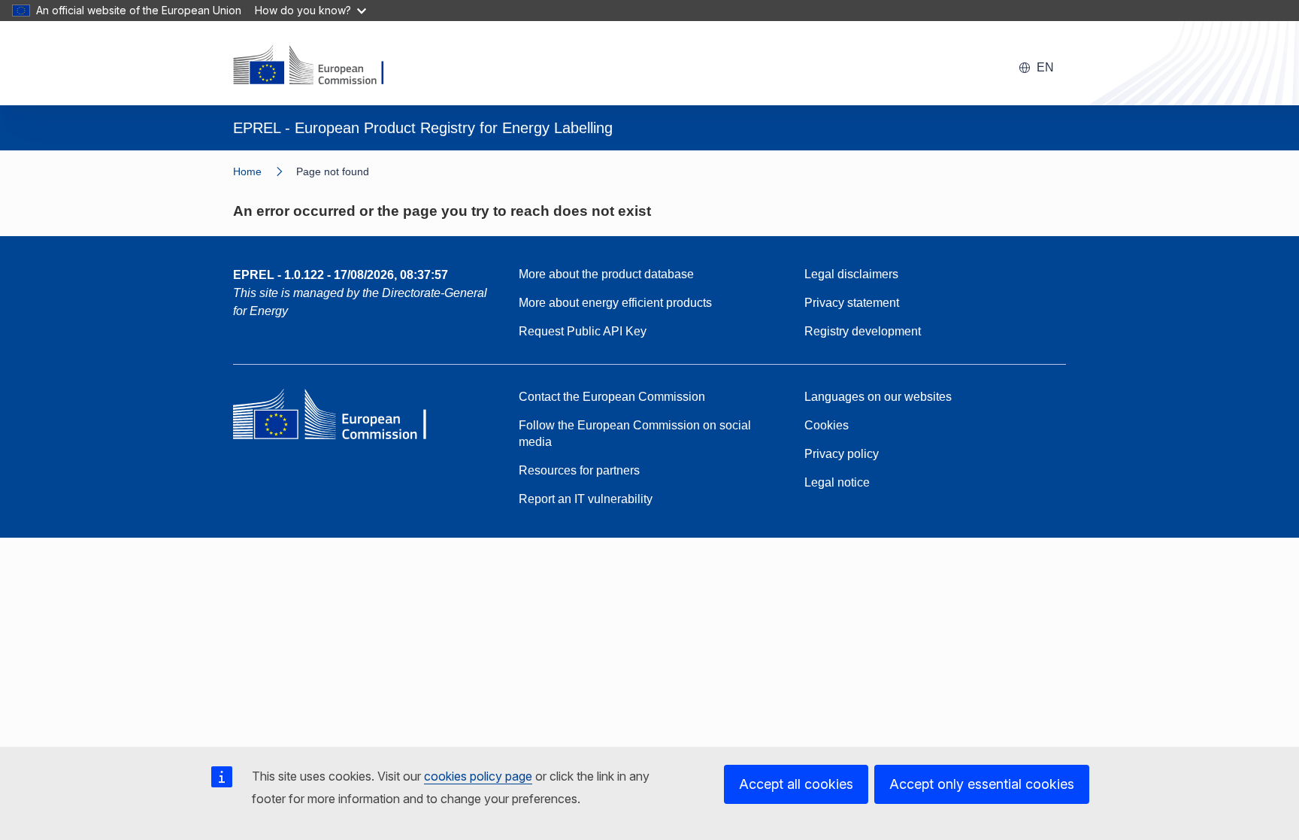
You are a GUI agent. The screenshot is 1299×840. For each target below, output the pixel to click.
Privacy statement (851, 302)
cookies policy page (478, 776)
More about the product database (606, 274)
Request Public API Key (582, 331)
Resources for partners (579, 470)
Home (247, 171)
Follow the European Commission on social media (635, 433)
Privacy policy (841, 453)
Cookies (826, 425)
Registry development (862, 331)
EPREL (340, 274)
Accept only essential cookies (981, 784)
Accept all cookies (796, 784)
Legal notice (837, 482)
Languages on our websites (878, 396)
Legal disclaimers (851, 274)
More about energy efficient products (615, 302)
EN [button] (1045, 67)
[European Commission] (318, 66)
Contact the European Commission (612, 396)
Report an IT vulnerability (586, 499)
